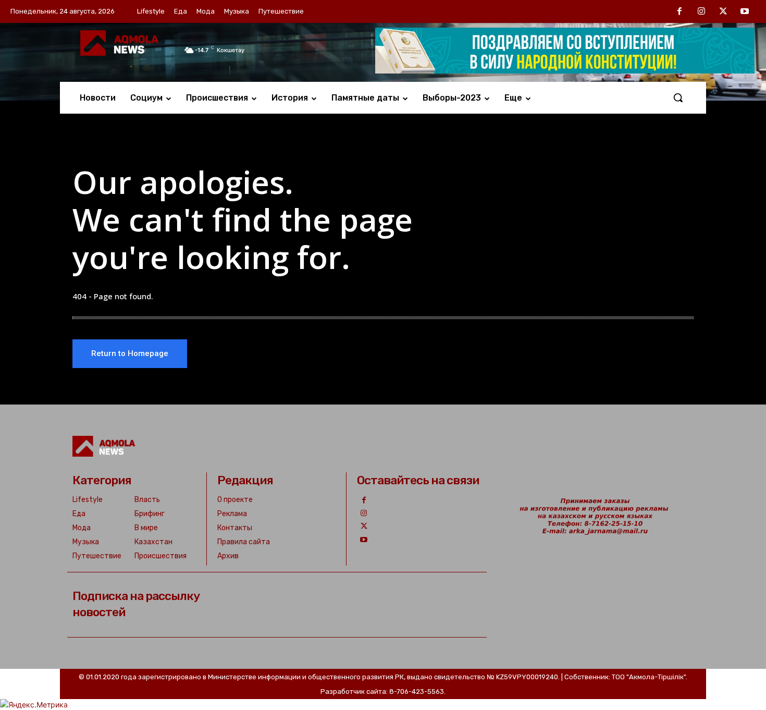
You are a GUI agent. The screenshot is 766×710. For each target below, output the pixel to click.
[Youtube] (745, 12)
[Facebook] (680, 12)
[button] (678, 97)
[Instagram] (701, 12)
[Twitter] (723, 12)
